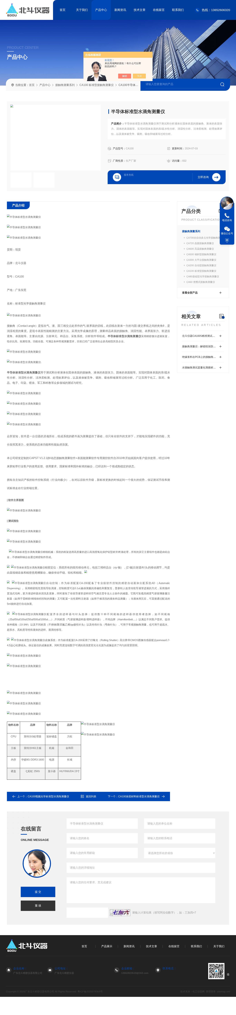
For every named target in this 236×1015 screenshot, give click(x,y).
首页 (62, 10)
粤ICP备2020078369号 (90, 991)
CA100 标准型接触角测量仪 (96, 85)
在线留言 (159, 10)
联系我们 (178, 10)
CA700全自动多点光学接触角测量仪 (205, 237)
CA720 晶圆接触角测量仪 (200, 243)
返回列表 (91, 796)
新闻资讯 (120, 10)
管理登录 (211, 991)
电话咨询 (227, 220)
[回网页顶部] (227, 240)
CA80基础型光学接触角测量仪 (202, 276)
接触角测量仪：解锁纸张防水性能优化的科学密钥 (203, 346)
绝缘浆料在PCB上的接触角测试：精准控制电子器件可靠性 (203, 356)
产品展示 (106, 946)
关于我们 (82, 10)
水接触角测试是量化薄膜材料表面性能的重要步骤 (203, 367)
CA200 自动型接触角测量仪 (201, 265)
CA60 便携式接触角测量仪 (200, 282)
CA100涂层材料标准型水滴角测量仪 (139, 796)
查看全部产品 (190, 292)
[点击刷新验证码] (120, 912)
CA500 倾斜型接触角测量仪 (201, 254)
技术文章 (139, 10)
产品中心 (101, 10)
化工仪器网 (198, 991)
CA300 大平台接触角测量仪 (201, 259)
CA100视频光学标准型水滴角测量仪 (48, 796)
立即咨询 (203, 177)
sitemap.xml (223, 991)
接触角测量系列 (65, 85)
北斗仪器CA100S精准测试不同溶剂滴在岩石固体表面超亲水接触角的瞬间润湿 (203, 335)
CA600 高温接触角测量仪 (200, 248)
